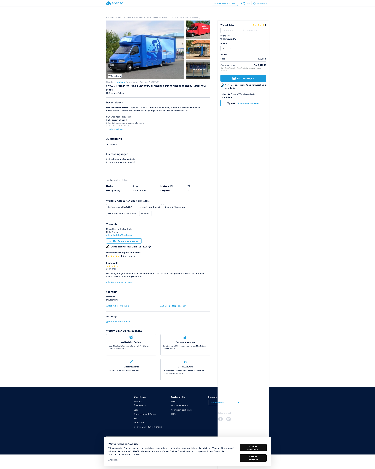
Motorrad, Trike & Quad (149, 207)
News (173, 401)
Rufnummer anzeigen (248, 103)
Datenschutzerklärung (145, 414)
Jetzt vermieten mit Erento (225, 3)
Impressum (139, 422)
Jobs (136, 409)
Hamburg (120, 82)
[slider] (114, 256)
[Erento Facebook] (220, 418)
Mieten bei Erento (180, 405)
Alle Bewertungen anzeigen (119, 282)
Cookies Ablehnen (253, 458)
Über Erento (140, 405)
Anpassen (113, 459)
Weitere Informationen (119, 321)
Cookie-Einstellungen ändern (148, 426)
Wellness (145, 213)
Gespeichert (262, 3)
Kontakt (138, 401)
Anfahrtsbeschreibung (117, 305)
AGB (136, 418)
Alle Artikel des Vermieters (119, 235)
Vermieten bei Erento (181, 409)
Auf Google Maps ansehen (173, 305)
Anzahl (223, 43)
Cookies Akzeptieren (253, 448)
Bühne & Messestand (175, 207)
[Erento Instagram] (228, 418)
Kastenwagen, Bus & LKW (120, 207)
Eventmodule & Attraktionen (122, 213)
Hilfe (248, 3)
